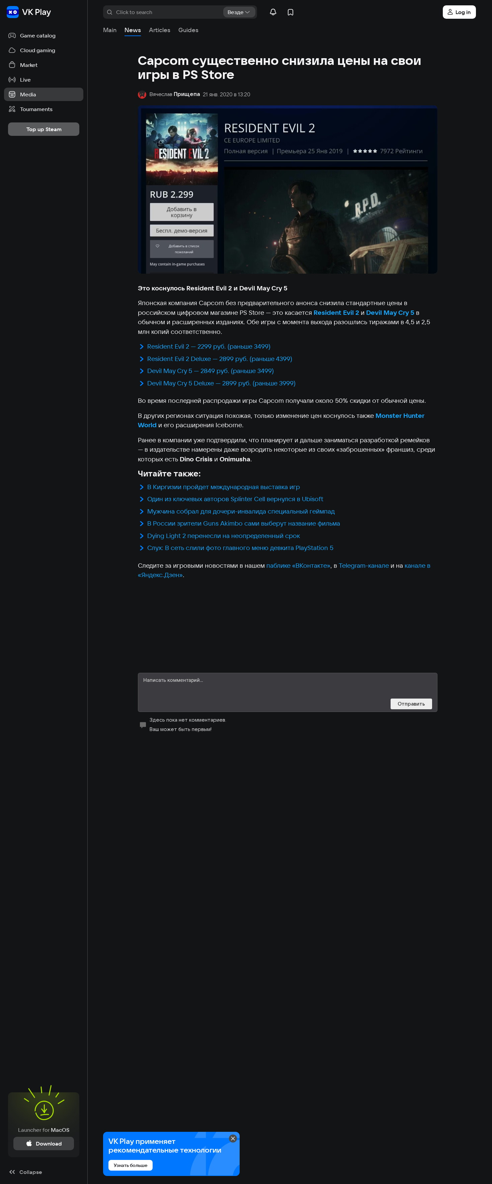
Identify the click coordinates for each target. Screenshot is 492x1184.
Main (109, 30)
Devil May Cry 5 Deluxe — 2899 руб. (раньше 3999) (221, 383)
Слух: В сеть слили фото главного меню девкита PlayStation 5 (240, 548)
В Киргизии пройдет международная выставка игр (223, 487)
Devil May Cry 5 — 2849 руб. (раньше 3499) (210, 371)
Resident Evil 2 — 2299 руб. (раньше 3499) (208, 346)
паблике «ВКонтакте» (298, 565)
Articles (159, 30)
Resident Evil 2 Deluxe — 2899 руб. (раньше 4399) (219, 359)
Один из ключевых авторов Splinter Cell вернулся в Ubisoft (235, 499)
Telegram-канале (364, 565)
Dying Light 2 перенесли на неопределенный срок (223, 536)
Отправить (411, 704)
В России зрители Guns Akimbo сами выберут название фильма (243, 523)
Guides (188, 30)
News (133, 30)
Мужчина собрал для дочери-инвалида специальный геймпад (241, 511)
